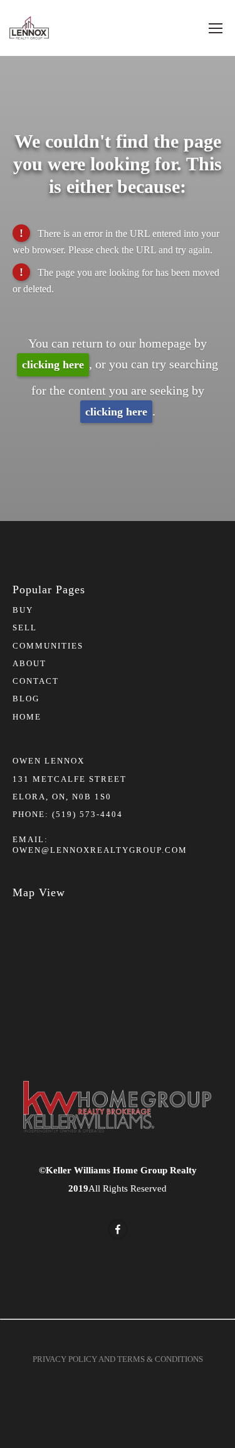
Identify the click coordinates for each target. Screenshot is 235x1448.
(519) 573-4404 (87, 814)
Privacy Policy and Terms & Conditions (118, 1359)
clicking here (53, 364)
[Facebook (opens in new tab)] (118, 1229)
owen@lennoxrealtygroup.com (100, 850)
